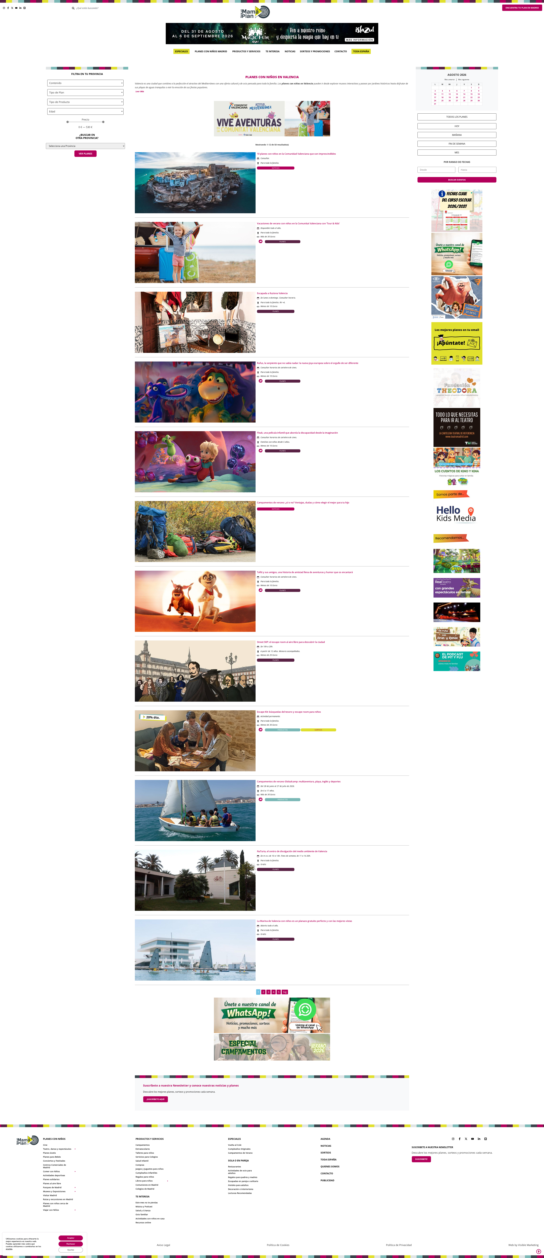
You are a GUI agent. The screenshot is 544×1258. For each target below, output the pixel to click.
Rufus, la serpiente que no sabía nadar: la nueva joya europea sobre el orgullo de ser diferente (307, 363)
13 (457, 94)
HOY (457, 126)
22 (471, 97)
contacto (327, 1173)
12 (450, 94)
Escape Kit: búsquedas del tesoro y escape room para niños (289, 711)
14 (464, 94)
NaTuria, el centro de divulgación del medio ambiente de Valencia (292, 851)
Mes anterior (450, 79)
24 (435, 100)
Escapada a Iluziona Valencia (272, 293)
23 (479, 97)
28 (464, 100)
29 (471, 100)
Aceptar (70, 1238)
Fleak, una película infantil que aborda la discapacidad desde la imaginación (297, 432)
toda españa (328, 1159)
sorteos (326, 1152)
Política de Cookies (278, 1245)
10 (435, 94)
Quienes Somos (330, 1166)
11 (442, 94)
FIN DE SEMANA (457, 143)
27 (457, 100)
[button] (139, 91)
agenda (325, 1138)
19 (450, 97)
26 (450, 100)
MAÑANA (457, 135)
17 (435, 97)
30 (479, 100)
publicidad (327, 1180)
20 (457, 97)
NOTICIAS (326, 1145)
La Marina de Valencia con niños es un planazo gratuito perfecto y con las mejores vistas (304, 921)
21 (464, 97)
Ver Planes (85, 153)
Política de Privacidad (399, 1245)
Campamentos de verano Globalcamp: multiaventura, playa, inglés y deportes (299, 781)
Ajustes (70, 1250)
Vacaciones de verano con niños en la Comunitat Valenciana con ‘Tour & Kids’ (298, 223)
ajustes (9, 1249)
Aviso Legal (163, 1245)
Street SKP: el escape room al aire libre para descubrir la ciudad (291, 642)
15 (471, 94)
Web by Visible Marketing (523, 1245)
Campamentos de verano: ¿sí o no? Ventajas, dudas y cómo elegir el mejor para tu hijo (303, 502)
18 (442, 97)
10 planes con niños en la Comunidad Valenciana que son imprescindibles (296, 153)
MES (457, 152)
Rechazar (70, 1244)
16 (479, 94)
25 (442, 100)
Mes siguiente (463, 79)
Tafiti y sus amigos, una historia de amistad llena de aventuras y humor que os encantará (305, 572)
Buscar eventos (457, 179)
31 (435, 104)
